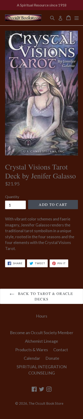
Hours (41, 315)
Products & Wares (31, 349)
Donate (52, 358)
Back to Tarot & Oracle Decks (45, 296)
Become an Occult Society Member (41, 332)
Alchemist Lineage (41, 341)
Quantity (12, 196)
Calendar (32, 358)
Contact (60, 349)
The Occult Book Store (46, 403)
